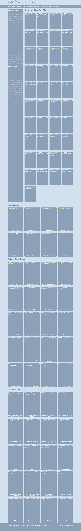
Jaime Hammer (20, 84)
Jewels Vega (11, 94)
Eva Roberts (12, 86)
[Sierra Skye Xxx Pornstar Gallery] (65, 430)
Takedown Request (69, 525)
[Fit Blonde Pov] (65, 348)
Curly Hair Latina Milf (18, 63)
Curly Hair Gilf (19, 53)
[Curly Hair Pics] (15, 218)
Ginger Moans (22, 63)
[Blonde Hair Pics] (49, 244)
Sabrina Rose (15, 88)
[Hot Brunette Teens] (49, 374)
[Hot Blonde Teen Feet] (15, 374)
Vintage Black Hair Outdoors (16, 24)
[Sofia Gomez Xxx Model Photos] (15, 430)
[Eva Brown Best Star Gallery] (65, 482)
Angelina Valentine (14, 82)
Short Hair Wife (11, 20)
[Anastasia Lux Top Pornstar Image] (65, 456)
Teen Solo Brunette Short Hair (11, 59)
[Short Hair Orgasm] (32, 273)
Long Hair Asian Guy (21, 20)
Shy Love (10, 90)
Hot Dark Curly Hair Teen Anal (15, 32)
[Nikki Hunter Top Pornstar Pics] (49, 403)
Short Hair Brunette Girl (11, 16)
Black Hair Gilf (19, 61)
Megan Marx (21, 90)
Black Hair (11, 26)
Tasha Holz (13, 84)
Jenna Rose (15, 94)
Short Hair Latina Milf (19, 26)
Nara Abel (10, 80)
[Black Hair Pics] (15, 244)
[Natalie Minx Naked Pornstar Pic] (15, 482)
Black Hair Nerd (16, 18)
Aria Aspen (18, 78)
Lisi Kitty (17, 96)
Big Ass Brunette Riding (14, 61)
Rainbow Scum (14, 78)
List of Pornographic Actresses (47, 6)
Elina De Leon (10, 82)
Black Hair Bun (10, 14)
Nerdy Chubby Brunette (11, 24)
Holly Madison (9, 92)
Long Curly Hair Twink (16, 16)
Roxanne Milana (15, 102)
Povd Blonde (20, 55)
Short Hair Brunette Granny (11, 18)
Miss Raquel (13, 92)
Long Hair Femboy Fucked (19, 22)
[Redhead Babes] (65, 273)
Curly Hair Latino (14, 20)
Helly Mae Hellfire (20, 88)
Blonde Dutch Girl (15, 28)
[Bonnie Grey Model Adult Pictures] (65, 509)
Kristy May (10, 84)
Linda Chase (14, 80)
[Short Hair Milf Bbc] (15, 323)
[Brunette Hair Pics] (32, 244)
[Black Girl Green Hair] (15, 348)
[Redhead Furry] (65, 323)
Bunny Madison (14, 96)
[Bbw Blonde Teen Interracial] (49, 348)
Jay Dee (17, 88)
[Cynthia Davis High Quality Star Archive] (49, 430)
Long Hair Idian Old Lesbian (11, 63)
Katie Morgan (10, 78)
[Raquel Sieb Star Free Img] (15, 509)
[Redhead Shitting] (32, 298)
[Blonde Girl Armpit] (32, 323)
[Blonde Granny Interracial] (15, 298)
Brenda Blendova (12, 90)
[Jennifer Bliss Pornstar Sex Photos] (32, 403)
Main (9, 6)
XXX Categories (17, 6)
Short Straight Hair (21, 16)
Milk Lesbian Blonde (16, 55)
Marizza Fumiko (18, 90)
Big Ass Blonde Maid (15, 22)
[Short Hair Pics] (32, 218)
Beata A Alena (10, 98)
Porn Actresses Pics (29, 6)
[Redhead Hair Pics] (65, 218)
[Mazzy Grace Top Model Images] (49, 456)
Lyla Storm (16, 92)
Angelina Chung (19, 82)
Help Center (61, 525)
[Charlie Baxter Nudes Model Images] (49, 509)
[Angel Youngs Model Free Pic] (32, 456)
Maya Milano (9, 86)
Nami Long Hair (18, 20)
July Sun (12, 88)
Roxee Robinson (16, 86)
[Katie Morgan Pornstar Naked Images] (49, 482)
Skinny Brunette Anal (20, 24)
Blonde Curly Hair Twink (13, 57)
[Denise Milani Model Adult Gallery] (32, 430)
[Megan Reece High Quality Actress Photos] (15, 403)
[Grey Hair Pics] (49, 218)
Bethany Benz (10, 88)
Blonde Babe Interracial (19, 30)
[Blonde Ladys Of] (65, 374)
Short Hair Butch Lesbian (13, 53)
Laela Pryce (15, 90)
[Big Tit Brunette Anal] (49, 323)
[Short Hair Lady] (49, 298)
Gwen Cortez (10, 96)
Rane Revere (17, 84)
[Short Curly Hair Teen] (15, 273)
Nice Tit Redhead (18, 57)
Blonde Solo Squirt (10, 22)
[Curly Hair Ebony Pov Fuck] (49, 273)
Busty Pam (17, 98)
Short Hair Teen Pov (14, 14)
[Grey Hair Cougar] (65, 298)
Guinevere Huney (20, 92)
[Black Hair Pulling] (32, 348)
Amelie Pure (20, 96)
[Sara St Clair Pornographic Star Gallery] (32, 482)
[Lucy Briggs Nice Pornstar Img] (65, 403)
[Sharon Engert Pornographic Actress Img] (32, 509)
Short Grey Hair (20, 28)
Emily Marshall (19, 100)
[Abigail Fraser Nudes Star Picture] (15, 456)
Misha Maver (20, 80)
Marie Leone (19, 86)
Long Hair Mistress (20, 18)
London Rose (21, 78)
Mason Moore (12, 100)
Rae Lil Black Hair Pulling (19, 14)
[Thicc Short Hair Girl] (32, 374)
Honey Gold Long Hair (15, 26)
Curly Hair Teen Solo (21, 59)
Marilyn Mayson (19, 94)
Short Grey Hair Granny (12, 55)
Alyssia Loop (17, 80)
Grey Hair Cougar (17, 59)
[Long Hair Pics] (65, 244)
